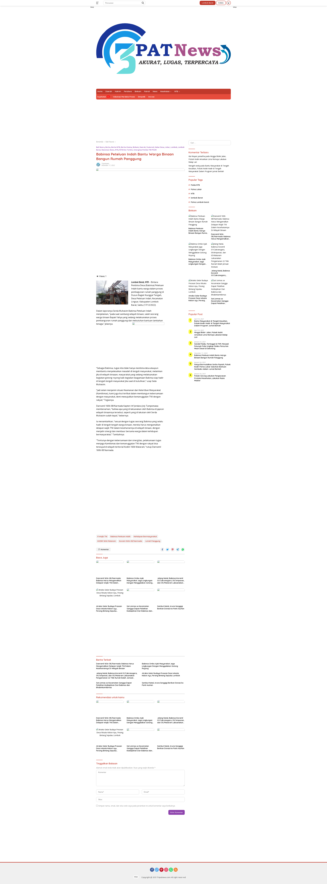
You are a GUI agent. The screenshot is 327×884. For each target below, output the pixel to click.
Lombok (174, 147)
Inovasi (151, 97)
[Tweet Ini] (167, 549)
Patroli (147, 91)
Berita (107, 147)
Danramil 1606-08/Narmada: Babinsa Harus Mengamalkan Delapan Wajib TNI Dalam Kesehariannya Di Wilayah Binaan (108, 580)
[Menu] (98, 3)
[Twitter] (157, 870)
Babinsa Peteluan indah (120, 536)
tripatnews (105, 163)
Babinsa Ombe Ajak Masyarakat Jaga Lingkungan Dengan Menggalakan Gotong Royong (139, 580)
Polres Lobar (196, 189)
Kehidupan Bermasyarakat (145, 536)
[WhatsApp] (171, 870)
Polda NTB (195, 185)
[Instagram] (166, 870)
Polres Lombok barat (200, 202)
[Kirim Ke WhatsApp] (183, 549)
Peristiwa (128, 91)
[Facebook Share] (162, 549)
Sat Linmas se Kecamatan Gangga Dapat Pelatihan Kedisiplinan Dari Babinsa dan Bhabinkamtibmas (139, 608)
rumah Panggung (152, 541)
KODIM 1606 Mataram (106, 541)
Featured (150, 147)
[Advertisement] (82, 57)
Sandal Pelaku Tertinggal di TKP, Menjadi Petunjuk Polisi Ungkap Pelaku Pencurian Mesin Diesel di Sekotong (211, 346)
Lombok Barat (207, 3)
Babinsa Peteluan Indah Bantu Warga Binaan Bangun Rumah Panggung (198, 230)
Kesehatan (165, 91)
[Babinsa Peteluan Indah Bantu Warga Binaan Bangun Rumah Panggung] (198, 220)
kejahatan (101, 97)
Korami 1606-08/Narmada (130, 541)
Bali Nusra (100, 147)
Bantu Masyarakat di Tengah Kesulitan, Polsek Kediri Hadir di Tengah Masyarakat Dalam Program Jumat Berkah (209, 168)
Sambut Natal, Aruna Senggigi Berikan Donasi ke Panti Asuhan (170, 607)
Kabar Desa (159, 147)
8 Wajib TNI (102, 536)
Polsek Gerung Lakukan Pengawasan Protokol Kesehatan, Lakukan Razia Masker (210, 378)
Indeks (221, 3)
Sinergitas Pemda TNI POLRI (145, 150)
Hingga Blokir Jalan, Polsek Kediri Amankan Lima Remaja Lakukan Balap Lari (207, 159)
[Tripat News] (163, 48)
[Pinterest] (161, 870)
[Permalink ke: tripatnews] (98, 164)
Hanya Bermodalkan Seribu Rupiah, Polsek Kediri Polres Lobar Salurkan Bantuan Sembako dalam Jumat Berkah (212, 366)
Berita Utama (126, 147)
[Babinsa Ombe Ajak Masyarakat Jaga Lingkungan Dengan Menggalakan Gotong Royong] (140, 568)
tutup (92, 7)
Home (99, 91)
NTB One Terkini (126, 150)
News (155, 91)
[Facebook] (152, 870)
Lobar (167, 147)
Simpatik (141, 97)
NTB (176, 91)
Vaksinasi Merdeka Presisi (124, 97)
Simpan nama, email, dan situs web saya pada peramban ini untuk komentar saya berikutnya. (136, 806)
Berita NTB (115, 147)
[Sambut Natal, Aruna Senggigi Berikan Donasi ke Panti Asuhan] (171, 596)
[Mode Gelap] (228, 3)
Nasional (105, 150)
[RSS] (176, 870)
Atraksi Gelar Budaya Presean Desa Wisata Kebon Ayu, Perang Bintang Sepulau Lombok (109, 608)
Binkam (138, 91)
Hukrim (118, 91)
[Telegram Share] (178, 549)
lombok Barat (197, 198)
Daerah (109, 91)
